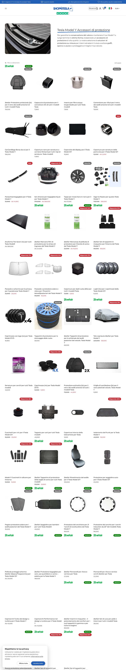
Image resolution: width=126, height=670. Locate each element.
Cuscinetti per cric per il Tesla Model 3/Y (16, 434)
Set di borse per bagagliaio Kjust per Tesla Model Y (47, 198)
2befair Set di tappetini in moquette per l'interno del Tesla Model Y (106, 244)
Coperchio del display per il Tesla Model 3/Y (77, 151)
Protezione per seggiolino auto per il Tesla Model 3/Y (106, 479)
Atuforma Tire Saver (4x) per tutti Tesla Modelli (18, 243)
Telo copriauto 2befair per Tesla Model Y (106, 337)
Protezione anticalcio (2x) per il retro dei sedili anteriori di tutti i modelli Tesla (76, 387)
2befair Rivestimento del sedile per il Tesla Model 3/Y (76, 479)
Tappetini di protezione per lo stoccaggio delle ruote (46, 337)
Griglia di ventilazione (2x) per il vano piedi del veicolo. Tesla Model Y (107, 387)
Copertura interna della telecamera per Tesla (73, 434)
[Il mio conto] (100, 8)
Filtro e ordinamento (13, 63)
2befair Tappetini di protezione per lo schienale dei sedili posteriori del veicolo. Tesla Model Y (77, 339)
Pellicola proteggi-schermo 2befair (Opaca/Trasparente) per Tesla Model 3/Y (18, 574)
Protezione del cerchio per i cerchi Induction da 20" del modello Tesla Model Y (107, 527)
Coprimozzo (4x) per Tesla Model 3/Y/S (47, 386)
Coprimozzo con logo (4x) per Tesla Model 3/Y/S (18, 337)
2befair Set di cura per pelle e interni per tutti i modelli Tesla (105, 620)
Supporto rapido (49, 2)
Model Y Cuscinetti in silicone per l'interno (18, 479)
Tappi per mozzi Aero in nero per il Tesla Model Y (77, 198)
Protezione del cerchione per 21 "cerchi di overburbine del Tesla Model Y (76, 527)
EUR (116, 8)
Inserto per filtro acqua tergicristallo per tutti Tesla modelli (74, 105)
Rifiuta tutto (23, 663)
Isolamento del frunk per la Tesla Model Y (107, 434)
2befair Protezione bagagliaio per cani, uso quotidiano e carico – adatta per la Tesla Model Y (47, 574)
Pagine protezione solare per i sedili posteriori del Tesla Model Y (18, 526)
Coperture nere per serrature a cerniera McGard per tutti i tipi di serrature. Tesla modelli (47, 152)
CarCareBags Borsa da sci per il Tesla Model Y (17, 151)
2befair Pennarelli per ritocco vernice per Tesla (75, 573)
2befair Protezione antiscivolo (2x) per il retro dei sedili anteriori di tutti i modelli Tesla (18, 105)
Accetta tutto (38, 663)
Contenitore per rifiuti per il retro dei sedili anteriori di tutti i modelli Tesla (107, 105)
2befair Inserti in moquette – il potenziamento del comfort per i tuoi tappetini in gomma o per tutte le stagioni (77, 622)
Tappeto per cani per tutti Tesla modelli (46, 434)
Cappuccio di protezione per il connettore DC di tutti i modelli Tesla (46, 105)
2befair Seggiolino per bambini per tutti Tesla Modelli (46, 526)
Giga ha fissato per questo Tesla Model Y (106, 198)
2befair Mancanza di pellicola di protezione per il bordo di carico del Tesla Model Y (76, 244)
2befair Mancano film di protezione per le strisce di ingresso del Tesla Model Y (45, 244)
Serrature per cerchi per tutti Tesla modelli (18, 386)
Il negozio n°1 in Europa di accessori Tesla (17, 2)
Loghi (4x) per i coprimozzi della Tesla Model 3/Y (106, 290)
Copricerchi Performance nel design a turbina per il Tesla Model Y (48, 621)
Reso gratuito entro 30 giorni (80, 2)
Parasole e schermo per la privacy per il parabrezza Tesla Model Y (18, 290)
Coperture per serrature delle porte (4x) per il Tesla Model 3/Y (106, 151)
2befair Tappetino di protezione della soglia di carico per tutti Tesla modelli (48, 480)
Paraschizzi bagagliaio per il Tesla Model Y (18, 198)
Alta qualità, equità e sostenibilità (111, 2)
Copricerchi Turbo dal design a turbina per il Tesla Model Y (17, 620)
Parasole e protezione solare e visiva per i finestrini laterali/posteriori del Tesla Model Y (48, 291)
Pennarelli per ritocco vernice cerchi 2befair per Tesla (105, 573)
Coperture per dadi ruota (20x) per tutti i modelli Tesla (78, 290)
